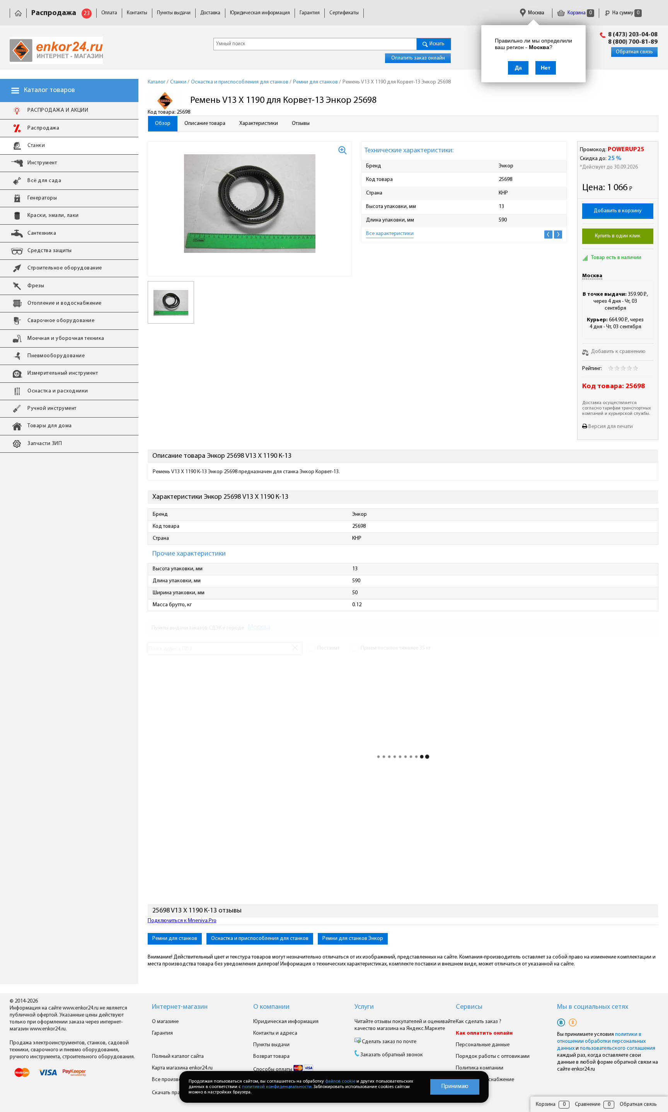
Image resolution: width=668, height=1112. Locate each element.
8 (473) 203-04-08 (633, 35)
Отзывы (301, 123)
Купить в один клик (618, 236)
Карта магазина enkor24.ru (182, 1068)
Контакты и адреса (275, 1033)
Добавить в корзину (618, 211)
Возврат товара (271, 1056)
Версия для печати (610, 427)
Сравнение (587, 1104)
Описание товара (204, 123)
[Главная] (18, 13)
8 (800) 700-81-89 (633, 42)
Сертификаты (344, 12)
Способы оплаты (273, 1070)
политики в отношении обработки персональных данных (601, 1041)
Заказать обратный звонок (391, 1055)
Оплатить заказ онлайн (418, 58)
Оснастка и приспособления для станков (259, 938)
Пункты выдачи (174, 12)
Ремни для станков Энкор (352, 938)
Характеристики (258, 123)
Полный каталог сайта (178, 1056)
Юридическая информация (260, 12)
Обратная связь (634, 52)
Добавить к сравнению (618, 352)
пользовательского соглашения (617, 1048)
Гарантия (310, 12)
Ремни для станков (174, 938)
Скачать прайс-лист (175, 1093)
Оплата (109, 12)
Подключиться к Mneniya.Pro (182, 921)
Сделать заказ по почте (388, 1042)
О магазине (165, 1022)
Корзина (579, 12)
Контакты (137, 12)
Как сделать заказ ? (478, 1022)
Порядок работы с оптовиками (493, 1056)
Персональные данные (483, 1045)
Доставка (210, 12)
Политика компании (479, 1068)
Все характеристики (390, 234)
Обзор (162, 123)
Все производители (175, 1080)
